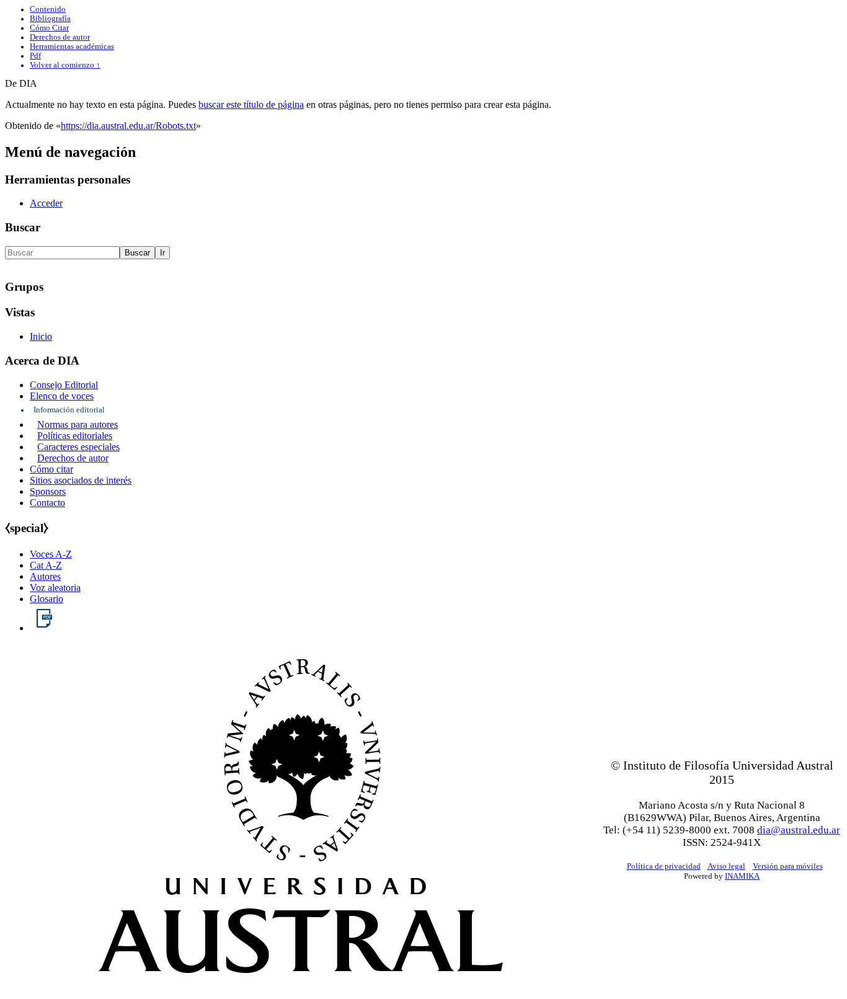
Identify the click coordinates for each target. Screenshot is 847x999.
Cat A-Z (46, 565)
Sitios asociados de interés (80, 480)
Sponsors (48, 491)
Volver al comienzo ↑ (65, 65)
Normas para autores (77, 424)
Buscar (22, 227)
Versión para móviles (788, 866)
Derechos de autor (60, 37)
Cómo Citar (49, 28)
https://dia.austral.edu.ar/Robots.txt (128, 125)
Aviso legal (726, 866)
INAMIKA (742, 876)
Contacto (47, 502)
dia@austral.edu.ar (798, 830)
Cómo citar (51, 469)
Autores (45, 576)
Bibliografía (50, 18)
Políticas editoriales (74, 435)
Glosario (46, 598)
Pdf (35, 55)
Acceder (46, 203)
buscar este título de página (251, 104)
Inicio (41, 336)
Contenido (48, 9)
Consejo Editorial (64, 385)
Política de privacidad (664, 866)
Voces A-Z (51, 554)
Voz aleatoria (55, 587)
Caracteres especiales (78, 447)
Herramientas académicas (72, 46)
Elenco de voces (62, 396)
